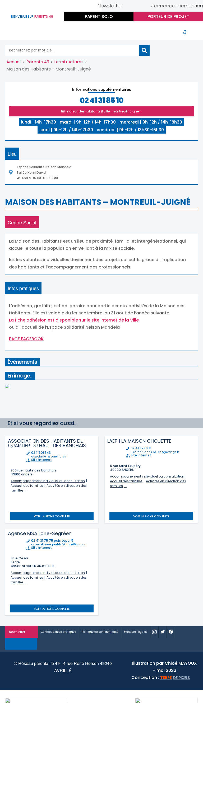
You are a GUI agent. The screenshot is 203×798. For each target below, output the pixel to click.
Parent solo (99, 16)
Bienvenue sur (32, 16)
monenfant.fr (21, 644)
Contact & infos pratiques (58, 632)
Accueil (13, 62)
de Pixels (175, 677)
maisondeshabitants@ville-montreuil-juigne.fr (104, 111)
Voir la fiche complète (52, 516)
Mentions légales (135, 632)
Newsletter (110, 5)
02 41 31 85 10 (101, 101)
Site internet (41, 459)
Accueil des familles (27, 485)
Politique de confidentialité (100, 632)
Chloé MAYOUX (181, 663)
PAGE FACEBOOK (26, 339)
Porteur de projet (168, 16)
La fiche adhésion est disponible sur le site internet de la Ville (74, 320)
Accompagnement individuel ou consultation (48, 481)
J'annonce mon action (177, 5)
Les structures (69, 62)
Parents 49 (37, 62)
